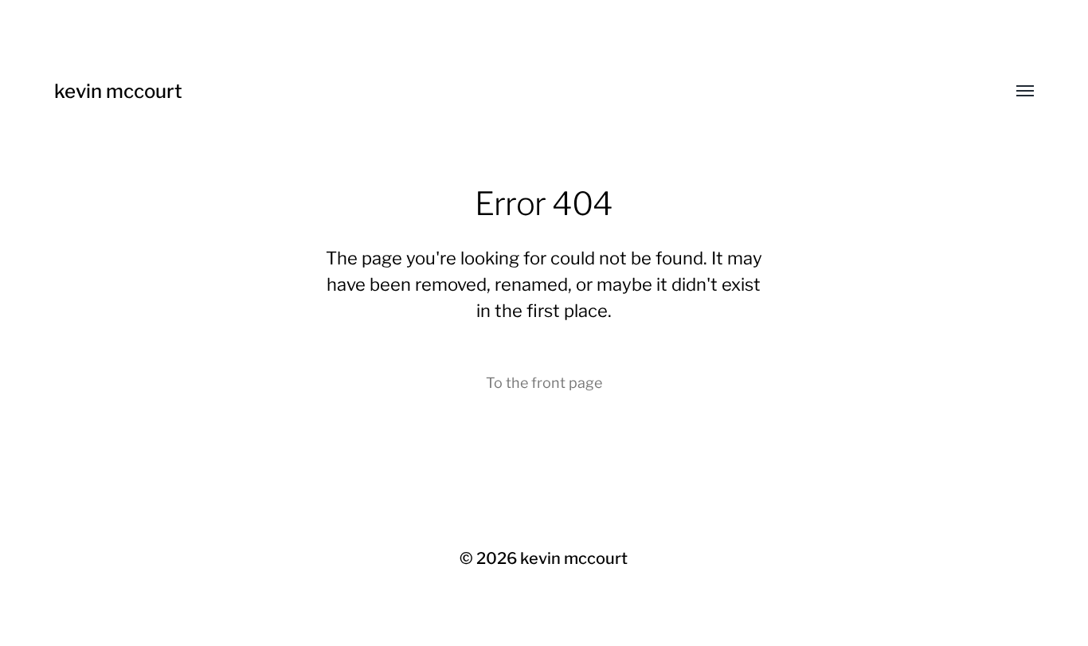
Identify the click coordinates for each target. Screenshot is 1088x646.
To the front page (544, 382)
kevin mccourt (118, 91)
